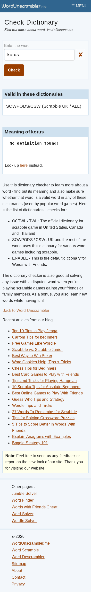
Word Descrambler (28, 557)
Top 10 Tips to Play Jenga (35, 331)
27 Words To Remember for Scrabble (44, 412)
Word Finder (22, 500)
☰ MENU (79, 6)
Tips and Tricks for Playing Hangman (44, 381)
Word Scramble (25, 550)
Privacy (18, 584)
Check (14, 70)
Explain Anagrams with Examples (41, 437)
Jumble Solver (24, 493)
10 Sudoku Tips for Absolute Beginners (46, 387)
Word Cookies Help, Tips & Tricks (41, 362)
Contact (18, 577)
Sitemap (19, 564)
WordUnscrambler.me (31, 543)
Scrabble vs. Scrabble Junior (37, 350)
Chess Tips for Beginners (34, 368)
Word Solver (22, 514)
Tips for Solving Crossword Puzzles (43, 418)
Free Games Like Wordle (34, 343)
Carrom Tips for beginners (35, 337)
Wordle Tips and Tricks (32, 405)
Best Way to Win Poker (32, 356)
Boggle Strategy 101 (30, 443)
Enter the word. (17, 46)
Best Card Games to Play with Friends (45, 374)
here (24, 165)
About (17, 570)
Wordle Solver (24, 521)
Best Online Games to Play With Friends (47, 393)
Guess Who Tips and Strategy (38, 399)
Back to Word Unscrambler (26, 310)
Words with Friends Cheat (34, 507)
